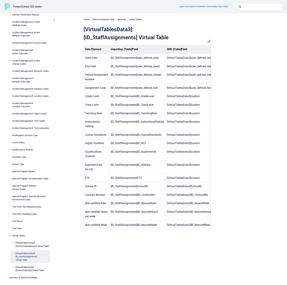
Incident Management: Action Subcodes (23, 52)
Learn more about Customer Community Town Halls (203, 6)
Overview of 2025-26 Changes (23, 277)
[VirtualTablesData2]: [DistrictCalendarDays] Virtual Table (32, 244)
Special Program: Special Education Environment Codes (29, 198)
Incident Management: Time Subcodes (30, 128)
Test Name (17, 221)
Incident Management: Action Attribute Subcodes (26, 34)
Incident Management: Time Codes (28, 121)
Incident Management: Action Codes (29, 43)
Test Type (17, 228)
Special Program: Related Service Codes (24, 187)
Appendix (121, 19)
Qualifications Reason (22, 149)
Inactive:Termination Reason (25, 14)
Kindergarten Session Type (25, 135)
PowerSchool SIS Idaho (27, 6)
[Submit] (240, 6)
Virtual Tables (18, 235)
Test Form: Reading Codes (24, 214)
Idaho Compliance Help (103, 19)
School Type (18, 164)
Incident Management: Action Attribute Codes (26, 24)
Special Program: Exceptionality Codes (30, 178)
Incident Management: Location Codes (30, 96)
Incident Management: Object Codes (29, 113)
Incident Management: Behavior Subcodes (23, 80)
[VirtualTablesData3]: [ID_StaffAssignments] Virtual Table (26, 256)
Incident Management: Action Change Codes (26, 62)
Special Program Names (23, 171)
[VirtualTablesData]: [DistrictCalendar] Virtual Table (30, 269)
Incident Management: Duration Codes (30, 89)
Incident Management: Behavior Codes (30, 71)
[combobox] (259, 7)
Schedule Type (19, 157)
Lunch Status (18, 142)
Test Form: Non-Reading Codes (27, 206)
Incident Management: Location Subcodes (23, 105)
